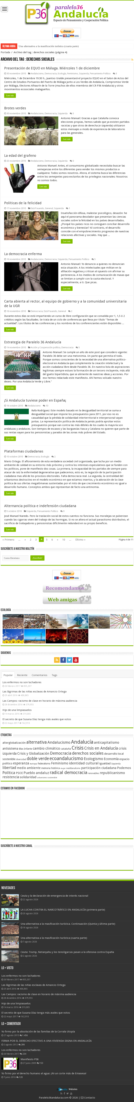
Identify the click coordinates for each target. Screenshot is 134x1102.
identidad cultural (84, 763)
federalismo (44, 763)
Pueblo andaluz (36, 773)
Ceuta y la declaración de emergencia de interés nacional (54, 895)
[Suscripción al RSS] (132, 59)
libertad (9, 767)
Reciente (22, 675)
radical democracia (68, 772)
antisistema (10, 748)
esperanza (21, 763)
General (49, 208)
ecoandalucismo (66, 758)
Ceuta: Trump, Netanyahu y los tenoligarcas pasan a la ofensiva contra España (67, 952)
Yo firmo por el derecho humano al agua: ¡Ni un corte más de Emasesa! (43, 1073)
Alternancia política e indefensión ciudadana (40, 506)
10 (47, 405)
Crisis (78, 748)
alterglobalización (14, 742)
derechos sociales (87, 753)
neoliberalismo (73, 768)
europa (33, 764)
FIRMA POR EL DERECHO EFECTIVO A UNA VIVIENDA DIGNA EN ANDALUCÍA (46, 1040)
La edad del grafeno (20, 155)
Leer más (10, 95)
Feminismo (72, 73)
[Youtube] (76, 660)
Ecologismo (93, 759)
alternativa (36, 742)
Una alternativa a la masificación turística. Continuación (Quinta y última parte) (68, 923)
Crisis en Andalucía (101, 748)
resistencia (10, 777)
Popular (8, 675)
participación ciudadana (98, 768)
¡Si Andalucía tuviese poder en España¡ (35, 400)
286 (23, 1044)
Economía (111, 759)
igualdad (105, 763)
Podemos (124, 768)
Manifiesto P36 (30, 1059)
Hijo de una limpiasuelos (17, 710)
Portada (5, 52)
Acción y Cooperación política (45, 347)
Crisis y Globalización (33, 754)
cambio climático (46, 748)
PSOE (19, 773)
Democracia (51, 73)
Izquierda (84, 73)
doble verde (38, 758)
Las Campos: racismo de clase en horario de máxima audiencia (39, 700)
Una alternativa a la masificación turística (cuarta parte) (49, 46)
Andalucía (82, 742)
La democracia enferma (23, 254)
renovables (93, 773)
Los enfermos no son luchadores (21, 682)
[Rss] (57, 660)
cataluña (66, 748)
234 (24, 1054)
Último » (80, 539)
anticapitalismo (106, 743)
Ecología (62, 73)
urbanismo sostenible (47, 777)
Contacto (89, 1097)
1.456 (25, 1035)
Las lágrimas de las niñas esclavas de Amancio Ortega (34, 691)
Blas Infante (25, 748)
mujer (63, 768)
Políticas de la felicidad (23, 203)
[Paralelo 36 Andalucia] (67, 13)
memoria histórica (50, 768)
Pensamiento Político (100, 73)
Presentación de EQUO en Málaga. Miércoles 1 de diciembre (52, 68)
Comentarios (39, 675)
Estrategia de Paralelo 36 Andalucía (32, 342)
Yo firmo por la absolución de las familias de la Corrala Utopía (38, 1031)
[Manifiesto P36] (10, 1064)
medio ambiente (29, 768)
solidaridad (28, 777)
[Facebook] (63, 660)
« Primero (8, 539)
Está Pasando (37, 208)
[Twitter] (69, 660)
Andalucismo (37, 73)
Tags (54, 675)
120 (21, 1077)
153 (41, 1063)
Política (8, 772)
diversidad (21, 759)
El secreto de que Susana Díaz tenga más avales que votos (36, 719)
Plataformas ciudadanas (23, 451)
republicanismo (112, 773)
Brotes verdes (15, 108)
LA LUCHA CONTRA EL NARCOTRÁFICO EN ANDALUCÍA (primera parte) (63, 909)
